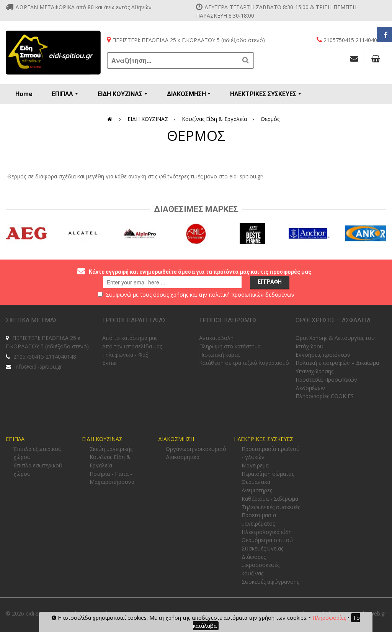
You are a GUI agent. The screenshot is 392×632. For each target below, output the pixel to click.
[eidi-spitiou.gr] (53, 53)
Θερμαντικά (256, 481)
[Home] (111, 119)
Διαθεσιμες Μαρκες (196, 209)
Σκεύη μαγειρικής (111, 448)
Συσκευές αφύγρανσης (270, 581)
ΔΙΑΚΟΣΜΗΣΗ (176, 439)
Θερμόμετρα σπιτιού (267, 540)
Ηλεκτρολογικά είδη (267, 532)
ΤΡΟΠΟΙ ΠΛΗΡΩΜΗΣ (228, 320)
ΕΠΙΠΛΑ (15, 439)
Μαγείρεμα (255, 465)
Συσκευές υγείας (262, 548)
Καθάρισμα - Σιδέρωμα (270, 498)
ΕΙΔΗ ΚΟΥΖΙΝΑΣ (147, 118)
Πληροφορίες (329, 617)
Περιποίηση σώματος (268, 473)
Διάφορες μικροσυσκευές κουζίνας (260, 565)
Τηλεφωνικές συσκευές (271, 507)
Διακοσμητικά (182, 457)
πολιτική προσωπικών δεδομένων (251, 294)
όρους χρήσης (170, 294)
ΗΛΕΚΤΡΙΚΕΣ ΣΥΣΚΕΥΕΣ (263, 439)
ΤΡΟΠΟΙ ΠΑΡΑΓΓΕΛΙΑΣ (134, 320)
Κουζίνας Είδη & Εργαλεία (214, 118)
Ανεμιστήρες (257, 490)
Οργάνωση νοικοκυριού (196, 448)
